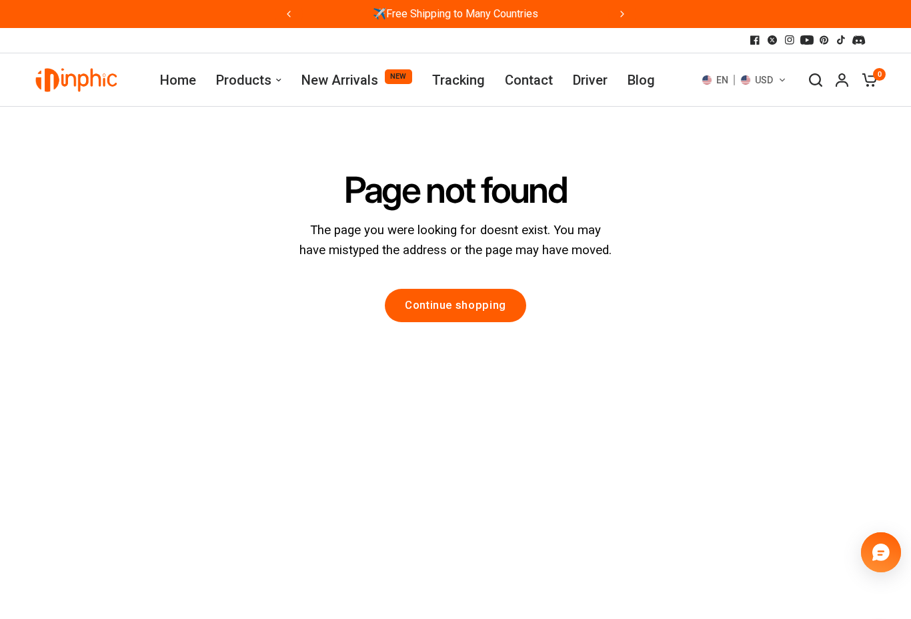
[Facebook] (755, 40)
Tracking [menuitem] (458, 80)
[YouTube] (807, 40)
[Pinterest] (824, 40)
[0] (866, 80)
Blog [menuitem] (641, 80)
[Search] (815, 80)
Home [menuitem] (178, 80)
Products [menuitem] (243, 80)
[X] (772, 40)
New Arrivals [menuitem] (339, 80)
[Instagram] (789, 40)
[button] (744, 80)
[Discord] (859, 40)
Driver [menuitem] (590, 80)
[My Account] (842, 80)
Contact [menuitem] (529, 80)
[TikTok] (841, 40)
